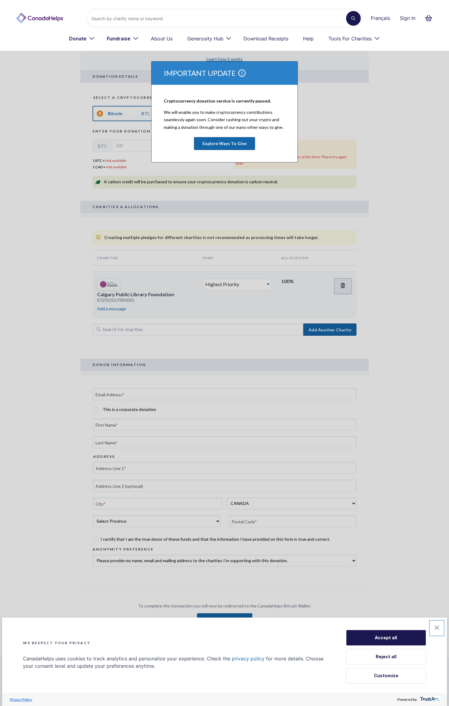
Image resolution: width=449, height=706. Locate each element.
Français (380, 18)
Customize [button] (386, 675)
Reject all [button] (386, 656)
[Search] (353, 18)
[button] (437, 628)
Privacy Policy (21, 699)
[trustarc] (429, 699)
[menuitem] (82, 38)
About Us (162, 38)
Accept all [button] (386, 637)
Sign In (407, 18)
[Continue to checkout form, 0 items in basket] (430, 18)
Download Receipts (265, 38)
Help (308, 38)
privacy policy (248, 659)
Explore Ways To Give (224, 143)
